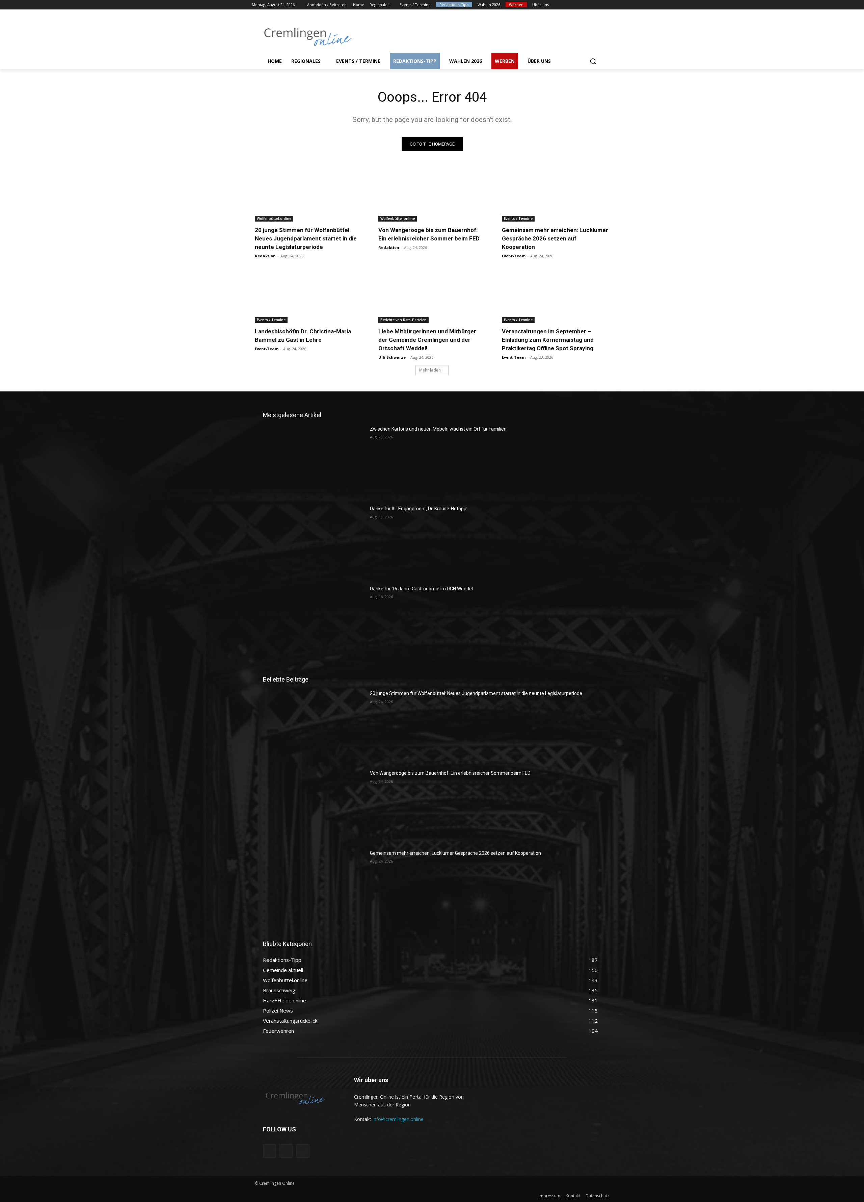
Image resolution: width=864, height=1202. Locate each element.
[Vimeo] (599, 5)
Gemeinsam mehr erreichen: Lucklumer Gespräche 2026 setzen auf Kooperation (555, 238)
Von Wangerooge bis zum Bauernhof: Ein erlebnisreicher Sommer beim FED (450, 773)
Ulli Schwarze (392, 357)
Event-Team (513, 255)
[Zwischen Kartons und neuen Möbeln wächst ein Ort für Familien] (313, 461)
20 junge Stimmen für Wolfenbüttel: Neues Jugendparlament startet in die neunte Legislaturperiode (306, 238)
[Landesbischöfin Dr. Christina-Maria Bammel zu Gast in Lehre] (308, 296)
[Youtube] (608, 5)
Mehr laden (430, 370)
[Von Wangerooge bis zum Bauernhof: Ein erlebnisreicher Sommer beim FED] (432, 195)
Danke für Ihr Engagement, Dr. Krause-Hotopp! (418, 508)
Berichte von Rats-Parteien (403, 319)
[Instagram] (580, 5)
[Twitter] (590, 5)
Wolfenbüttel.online (274, 218)
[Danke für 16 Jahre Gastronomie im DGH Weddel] (313, 621)
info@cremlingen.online (398, 1119)
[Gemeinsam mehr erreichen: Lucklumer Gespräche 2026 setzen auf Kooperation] (555, 195)
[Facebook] (571, 5)
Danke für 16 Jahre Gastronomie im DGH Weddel (421, 588)
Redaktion (265, 255)
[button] (593, 61)
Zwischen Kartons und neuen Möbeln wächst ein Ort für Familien (438, 429)
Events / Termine (518, 218)
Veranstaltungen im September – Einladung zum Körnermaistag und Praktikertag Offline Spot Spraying (548, 340)
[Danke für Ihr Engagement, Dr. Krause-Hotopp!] (313, 541)
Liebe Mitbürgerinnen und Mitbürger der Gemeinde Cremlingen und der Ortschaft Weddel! (427, 340)
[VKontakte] (302, 1150)
